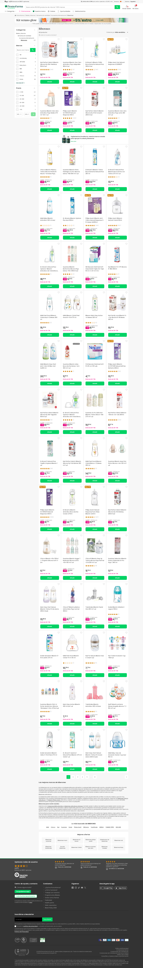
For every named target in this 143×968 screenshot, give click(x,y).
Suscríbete (47, 919)
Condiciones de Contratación (119, 951)
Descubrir (73, 141)
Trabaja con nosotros (52, 893)
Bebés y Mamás (30, 15)
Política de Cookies (122, 954)
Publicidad (48, 900)
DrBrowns (86, 827)
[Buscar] (117, 7)
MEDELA (101, 827)
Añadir (49, 82)
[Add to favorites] (59, 39)
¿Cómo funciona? (51, 890)
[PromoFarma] (14, 7)
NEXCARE (118, 827)
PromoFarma (20, 15)
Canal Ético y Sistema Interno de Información (114, 956)
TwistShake (94, 827)
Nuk (58, 827)
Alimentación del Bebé (43, 15)
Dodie (70, 827)
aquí (30, 902)
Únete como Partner (52, 898)
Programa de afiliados (52, 895)
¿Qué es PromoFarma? (53, 888)
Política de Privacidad (22, 931)
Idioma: (130, 1)
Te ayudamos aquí (22, 891)
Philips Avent (77, 827)
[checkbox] (26, 55)
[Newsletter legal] (16, 926)
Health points (49, 903)
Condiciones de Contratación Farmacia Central (114, 953)
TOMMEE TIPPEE (110, 827)
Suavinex (64, 827)
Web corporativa (50, 905)
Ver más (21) (19, 83)
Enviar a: (116, 1)
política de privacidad (30, 926)
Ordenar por (110, 32)
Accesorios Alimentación (58, 15)
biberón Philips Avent (54, 800)
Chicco (53, 827)
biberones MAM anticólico (56, 806)
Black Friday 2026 (51, 908)
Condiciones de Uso (122, 950)
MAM (47, 827)
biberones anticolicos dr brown (73, 806)
